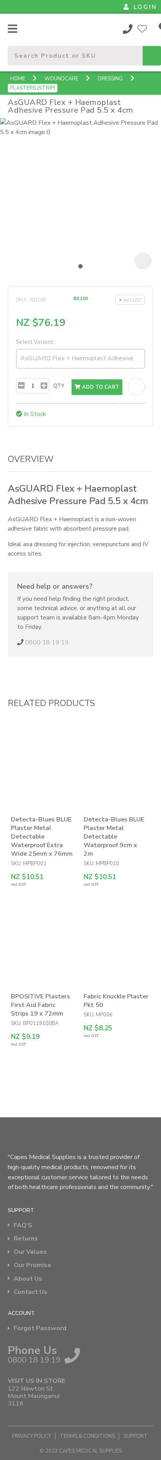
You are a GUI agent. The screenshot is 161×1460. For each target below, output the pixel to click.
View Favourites (142, 29)
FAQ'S (23, 1225)
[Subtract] (21, 386)
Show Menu (12, 29)
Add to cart (99, 387)
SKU (20, 299)
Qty (58, 385)
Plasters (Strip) (32, 88)
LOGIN (145, 7)
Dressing (110, 78)
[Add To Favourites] (136, 386)
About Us (28, 1279)
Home (17, 78)
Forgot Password (40, 1328)
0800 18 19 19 (128, 28)
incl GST (132, 299)
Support (135, 1436)
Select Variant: (35, 341)
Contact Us (30, 1292)
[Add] (44, 386)
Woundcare (61, 78)
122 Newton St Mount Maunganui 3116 (34, 1396)
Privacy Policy (31, 1436)
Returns (26, 1238)
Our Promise (32, 1265)
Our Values (30, 1252)
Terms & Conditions (87, 1436)
